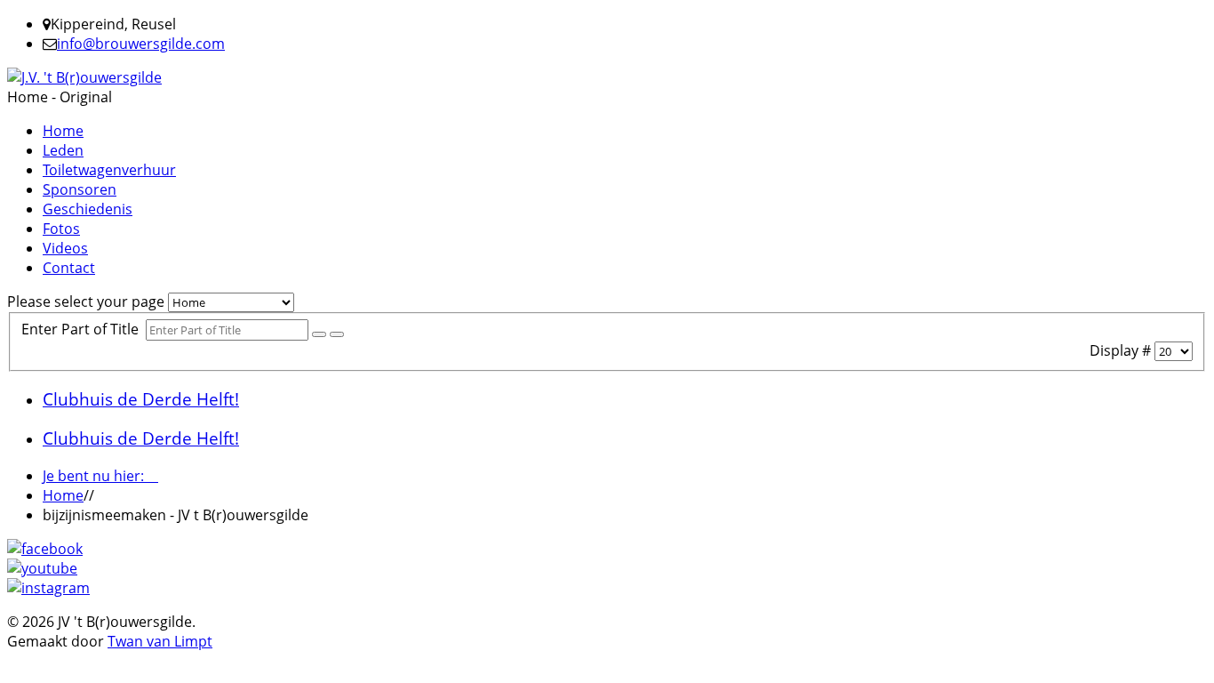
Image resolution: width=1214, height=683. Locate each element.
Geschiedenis (87, 209)
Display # (1122, 350)
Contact (69, 267)
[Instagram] (48, 588)
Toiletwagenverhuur (109, 170)
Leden (63, 150)
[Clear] (337, 334)
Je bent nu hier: (100, 476)
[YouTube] (42, 568)
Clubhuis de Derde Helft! (141, 399)
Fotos (61, 228)
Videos (65, 248)
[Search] (319, 334)
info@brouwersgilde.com (141, 43)
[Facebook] (45, 548)
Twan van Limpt (160, 641)
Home (63, 131)
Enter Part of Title (83, 329)
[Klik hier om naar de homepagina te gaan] (84, 77)
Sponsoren (79, 189)
